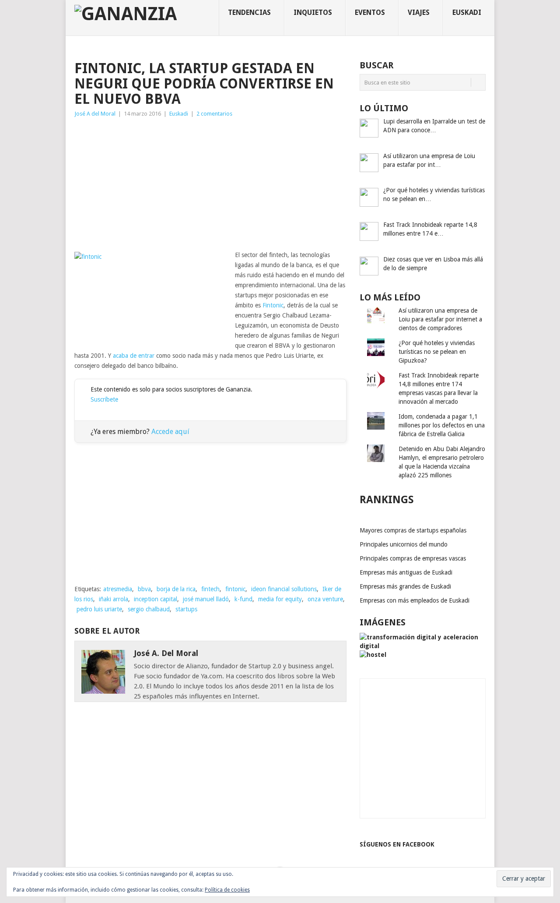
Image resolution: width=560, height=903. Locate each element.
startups (186, 609)
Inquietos (313, 12)
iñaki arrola (113, 599)
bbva (144, 589)
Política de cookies (227, 890)
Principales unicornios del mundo (404, 544)
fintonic (235, 589)
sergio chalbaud (149, 609)
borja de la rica (176, 589)
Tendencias (249, 12)
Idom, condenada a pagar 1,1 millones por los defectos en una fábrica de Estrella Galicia (442, 425)
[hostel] (373, 654)
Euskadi (466, 12)
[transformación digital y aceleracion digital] (423, 645)
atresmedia (117, 589)
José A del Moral (95, 113)
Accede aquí (170, 431)
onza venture (325, 599)
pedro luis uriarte (99, 609)
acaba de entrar (133, 355)
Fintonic (273, 305)
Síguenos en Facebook (397, 844)
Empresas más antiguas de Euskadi (406, 572)
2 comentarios (214, 113)
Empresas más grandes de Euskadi (405, 586)
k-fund (243, 599)
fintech (210, 589)
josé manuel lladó (206, 599)
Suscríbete (104, 399)
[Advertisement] (210, 184)
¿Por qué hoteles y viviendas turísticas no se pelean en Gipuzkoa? (437, 351)
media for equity (280, 599)
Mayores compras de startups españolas (413, 530)
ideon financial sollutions (284, 589)
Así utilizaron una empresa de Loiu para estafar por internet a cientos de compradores (440, 319)
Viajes (419, 12)
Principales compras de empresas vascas (413, 558)
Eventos (370, 12)
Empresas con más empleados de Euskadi (414, 600)
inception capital (155, 599)
